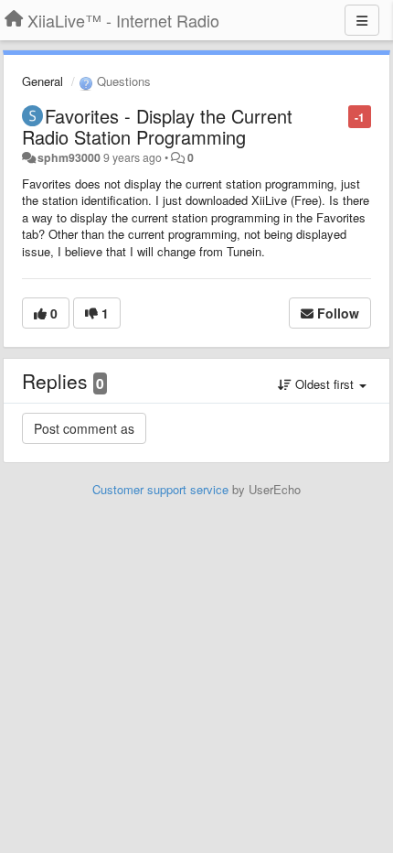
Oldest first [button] (324, 384)
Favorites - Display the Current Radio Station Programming (157, 126)
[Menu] (362, 20)
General (42, 81)
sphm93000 (69, 157)
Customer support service (160, 489)
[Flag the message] (339, 115)
